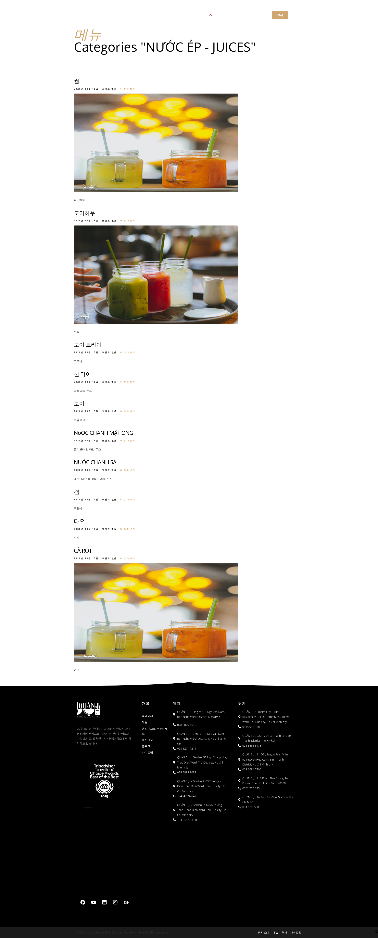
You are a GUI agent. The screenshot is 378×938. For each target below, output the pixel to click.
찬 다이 (82, 374)
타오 (79, 521)
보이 (79, 403)
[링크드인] (104, 902)
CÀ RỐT (83, 550)
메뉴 (131, 14)
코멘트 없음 (109, 88)
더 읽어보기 (127, 88)
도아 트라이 (88, 344)
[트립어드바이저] (126, 902)
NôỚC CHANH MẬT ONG (103, 432)
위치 (147, 14)
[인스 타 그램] (115, 902)
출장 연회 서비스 (187, 14)
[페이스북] (83, 902)
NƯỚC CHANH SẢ (95, 462)
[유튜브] (94, 902)
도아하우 (84, 212)
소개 (163, 14)
